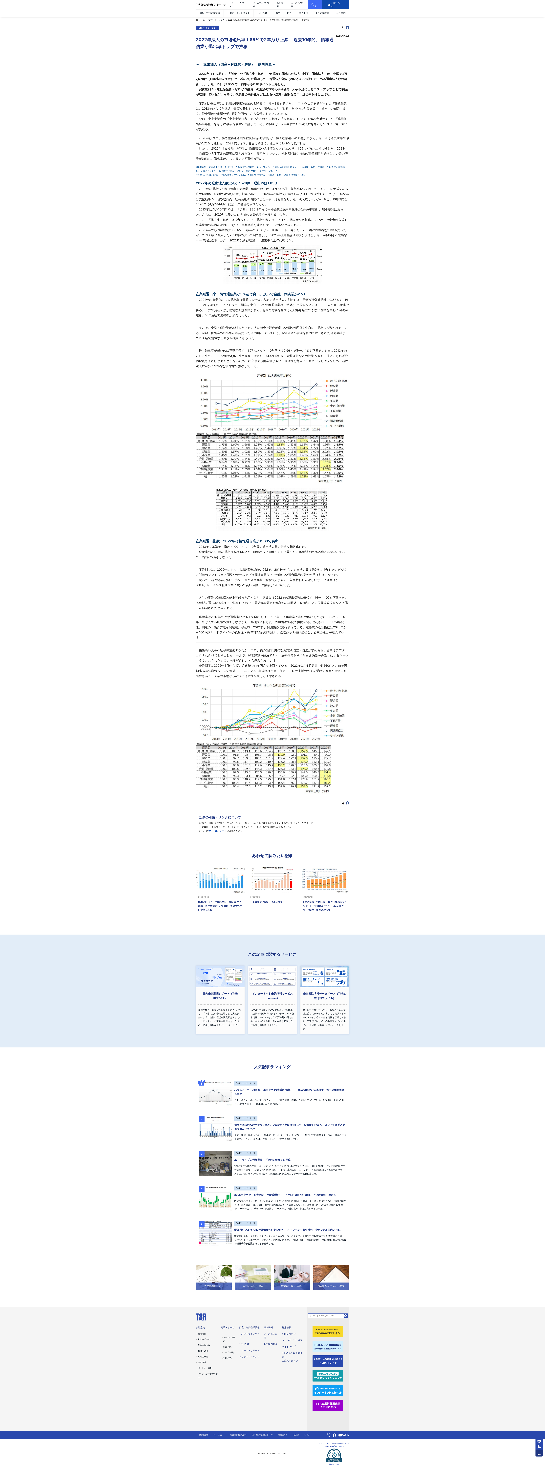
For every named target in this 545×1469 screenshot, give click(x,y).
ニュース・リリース (249, 1350)
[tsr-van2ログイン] (328, 1331)
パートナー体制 (205, 1368)
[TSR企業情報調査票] (328, 1405)
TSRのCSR (203, 1351)
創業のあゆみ (204, 1345)
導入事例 (303, 13)
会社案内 (340, 13)
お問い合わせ (289, 1333)
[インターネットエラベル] (328, 1390)
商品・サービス (284, 13)
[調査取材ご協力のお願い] (292, 1277)
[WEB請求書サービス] (214, 1277)
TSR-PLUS (262, 13)
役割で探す (228, 1358)
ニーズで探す (229, 1352)
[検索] (346, 1315)
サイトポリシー (216, 830)
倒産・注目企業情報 (209, 13)
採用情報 (286, 1327)
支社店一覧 (203, 1356)
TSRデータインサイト (238, 13)
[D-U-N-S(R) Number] (328, 1346)
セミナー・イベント (249, 1356)
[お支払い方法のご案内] (253, 1277)
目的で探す (228, 1346)
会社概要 (202, 1333)
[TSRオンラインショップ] (328, 1375)
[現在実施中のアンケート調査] (331, 1277)
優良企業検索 (322, 13)
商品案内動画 (270, 1344)
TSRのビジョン (205, 1339)
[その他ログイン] (328, 1360)
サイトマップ (289, 1346)
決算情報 (202, 1362)
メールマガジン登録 (292, 1340)
